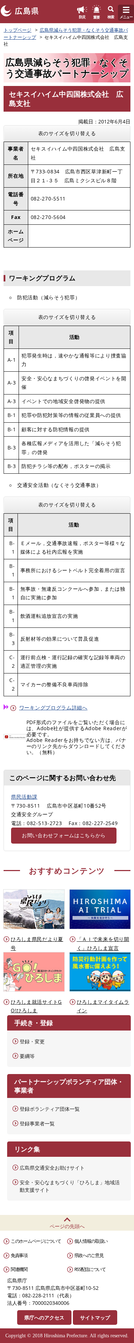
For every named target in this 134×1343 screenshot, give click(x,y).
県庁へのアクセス (44, 1317)
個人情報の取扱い (91, 1241)
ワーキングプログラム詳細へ (53, 707)
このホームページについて (36, 1241)
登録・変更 (32, 1041)
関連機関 (19, 1269)
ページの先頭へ (67, 1226)
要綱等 (27, 1056)
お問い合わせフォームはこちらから (64, 835)
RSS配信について (90, 1269)
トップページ (17, 30)
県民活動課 (24, 796)
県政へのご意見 (89, 1255)
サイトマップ (95, 1317)
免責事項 (19, 1255)
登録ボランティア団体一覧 (50, 1108)
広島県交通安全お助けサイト (52, 1167)
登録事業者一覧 (37, 1123)
